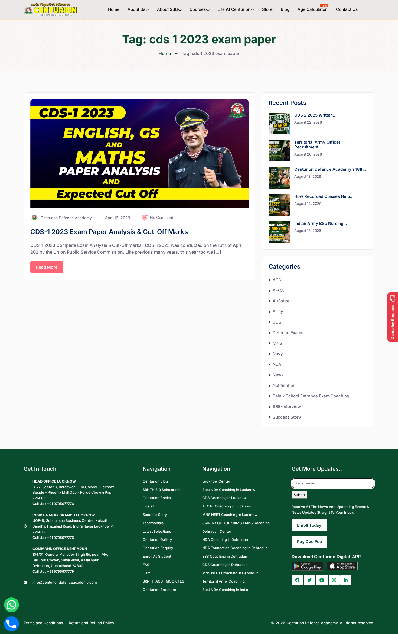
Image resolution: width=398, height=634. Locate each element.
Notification (284, 385)
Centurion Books (157, 498)
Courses (198, 9)
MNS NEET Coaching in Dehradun (230, 573)
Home (113, 9)
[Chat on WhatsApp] (11, 604)
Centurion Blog (155, 481)
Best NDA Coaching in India (225, 589)
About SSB (167, 9)
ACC (277, 279)
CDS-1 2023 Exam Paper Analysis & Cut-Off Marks (109, 232)
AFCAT (279, 290)
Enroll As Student (157, 556)
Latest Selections (157, 531)
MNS (277, 343)
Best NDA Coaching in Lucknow (228, 489)
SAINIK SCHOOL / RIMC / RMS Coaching (236, 523)
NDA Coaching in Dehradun (225, 539)
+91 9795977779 (60, 571)
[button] (297, 580)
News (278, 374)
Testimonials (153, 523)
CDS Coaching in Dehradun (225, 564)
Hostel (148, 506)
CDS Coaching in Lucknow (224, 498)
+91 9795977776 (60, 504)
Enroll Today (309, 525)
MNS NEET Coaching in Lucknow (229, 514)
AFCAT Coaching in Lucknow (226, 506)
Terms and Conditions (43, 622)
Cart (146, 573)
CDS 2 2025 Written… (315, 115)
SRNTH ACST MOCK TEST (164, 581)
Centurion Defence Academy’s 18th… (330, 169)
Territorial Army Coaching (223, 581)
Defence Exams (288, 332)
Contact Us (347, 9)
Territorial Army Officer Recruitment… (317, 145)
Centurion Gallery (157, 539)
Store (267, 9)
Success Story (287, 417)
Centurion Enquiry (158, 548)
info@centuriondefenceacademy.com (64, 582)
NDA (277, 364)
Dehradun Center (216, 531)
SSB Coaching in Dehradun (224, 556)
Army (278, 311)
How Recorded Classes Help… (324, 196)
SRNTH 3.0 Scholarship (162, 489)
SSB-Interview (287, 406)
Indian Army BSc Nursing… (320, 223)
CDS (277, 322)
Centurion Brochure (159, 589)
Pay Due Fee (309, 541)
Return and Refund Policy (91, 622)
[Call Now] (11, 624)
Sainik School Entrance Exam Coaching (311, 396)
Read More (46, 267)
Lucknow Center (216, 481)
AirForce (281, 300)
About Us (136, 9)
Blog (285, 9)
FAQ (146, 564)
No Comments (162, 217)
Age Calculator (313, 9)
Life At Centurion (233, 9)
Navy (278, 353)
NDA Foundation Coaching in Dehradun (235, 548)
